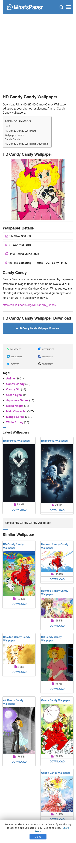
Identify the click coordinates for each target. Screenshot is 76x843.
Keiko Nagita (15, 406)
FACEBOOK (47, 356)
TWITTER (14, 364)
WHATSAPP (15, 349)
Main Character (16, 411)
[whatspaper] (25, 7)
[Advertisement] (38, 52)
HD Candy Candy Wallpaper (20, 130)
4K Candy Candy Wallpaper (13, 701)
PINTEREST (47, 364)
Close (38, 836)
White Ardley (15, 422)
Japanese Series (17, 400)
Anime (11, 378)
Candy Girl (13, 389)
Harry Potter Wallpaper (16, 441)
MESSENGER (47, 349)
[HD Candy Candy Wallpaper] (38, 189)
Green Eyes (14, 395)
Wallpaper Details (14, 135)
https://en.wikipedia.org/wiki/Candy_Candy (29, 305)
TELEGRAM (16, 356)
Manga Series (15, 417)
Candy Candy (12, 139)
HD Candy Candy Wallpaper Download (26, 143)
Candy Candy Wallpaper (55, 700)
